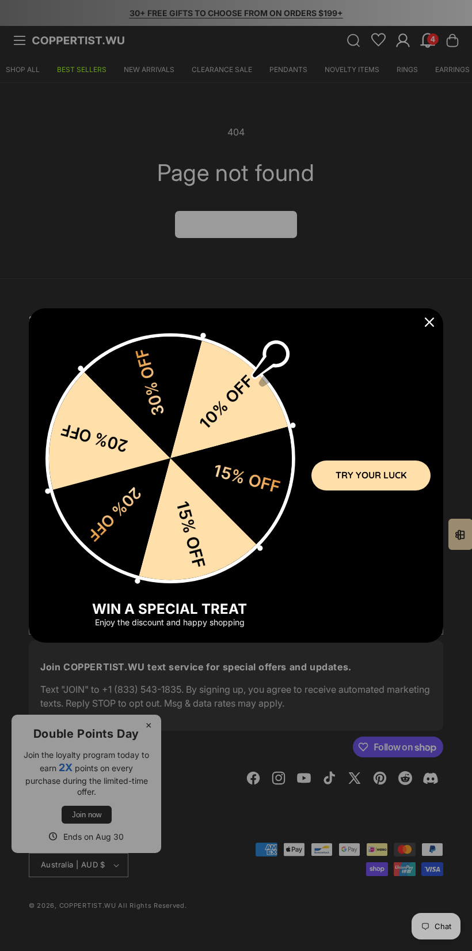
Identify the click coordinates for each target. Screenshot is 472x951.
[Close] (429, 322)
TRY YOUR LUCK (371, 475)
